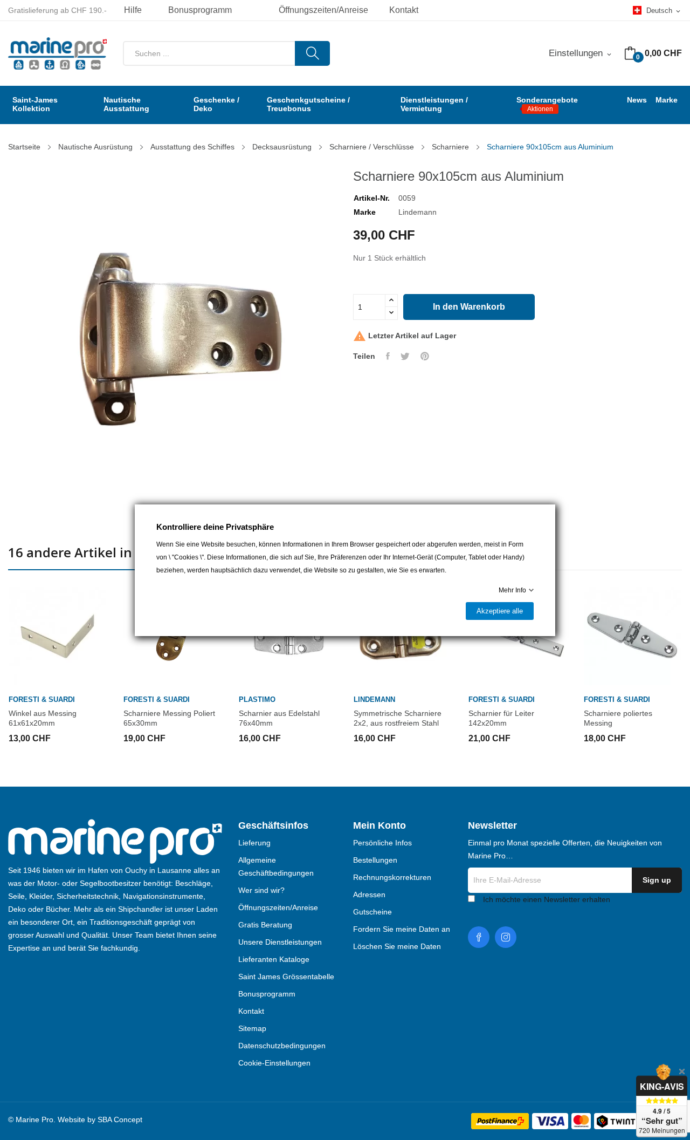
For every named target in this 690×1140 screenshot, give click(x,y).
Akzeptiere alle (500, 611)
